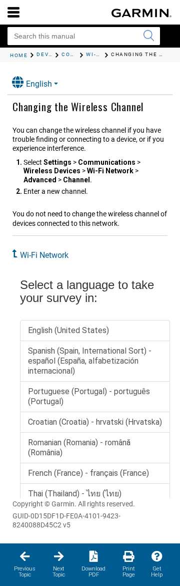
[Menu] (14, 12)
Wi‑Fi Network (44, 255)
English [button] (39, 84)
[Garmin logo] (142, 13)
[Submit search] (148, 36)
